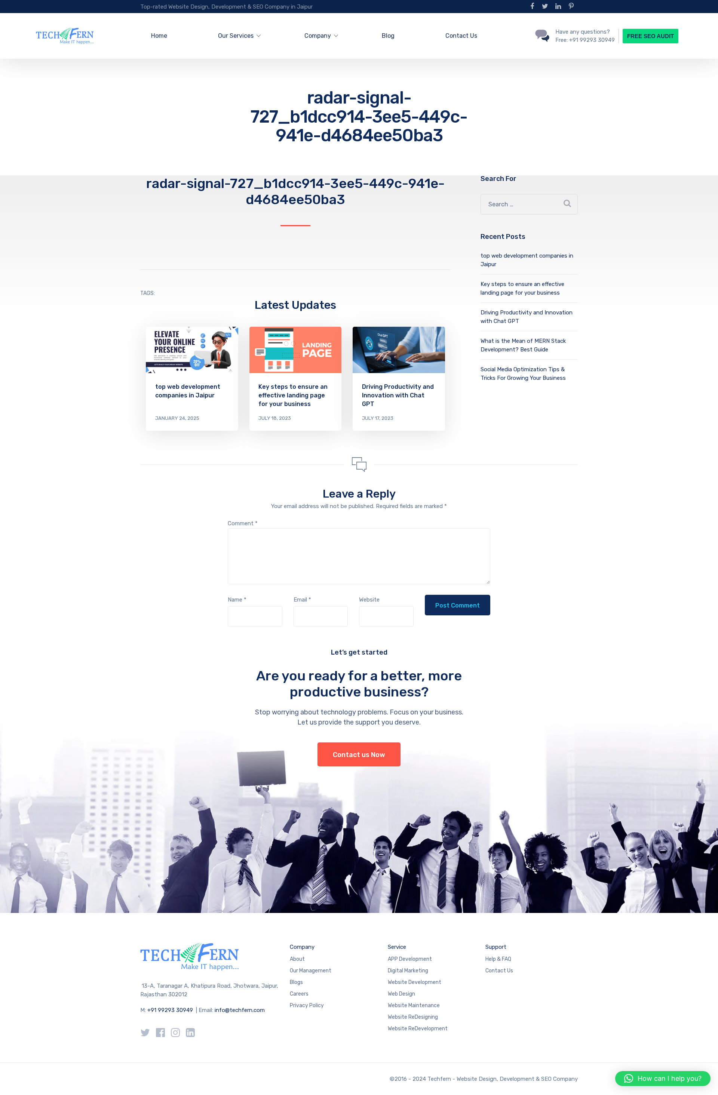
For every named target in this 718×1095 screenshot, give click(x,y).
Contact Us (461, 35)
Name (237, 599)
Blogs (296, 982)
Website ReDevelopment (418, 1028)
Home (159, 35)
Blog (388, 35)
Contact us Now (359, 755)
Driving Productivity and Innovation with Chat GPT (398, 395)
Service (397, 947)
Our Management (310, 971)
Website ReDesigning (413, 1017)
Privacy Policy (307, 1005)
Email (302, 599)
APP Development (410, 959)
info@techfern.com (240, 1010)
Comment (243, 523)
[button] (663, 1078)
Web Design (401, 994)
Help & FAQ (498, 959)
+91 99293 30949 (170, 1010)
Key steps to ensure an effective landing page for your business (293, 395)
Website (369, 599)
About (297, 959)
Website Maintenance (414, 1005)
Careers (299, 994)
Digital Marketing (408, 971)
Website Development (414, 982)
